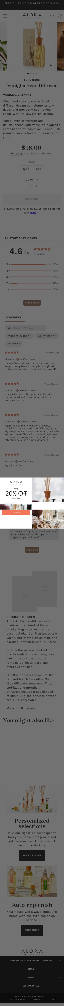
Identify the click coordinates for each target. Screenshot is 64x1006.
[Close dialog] (62, 479)
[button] (32, 519)
